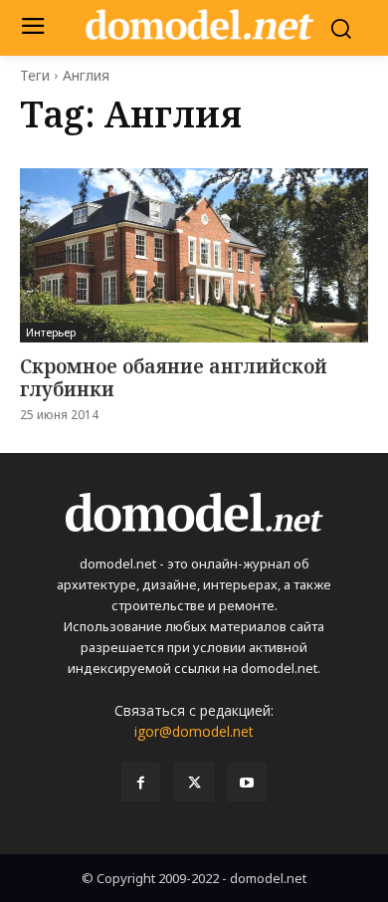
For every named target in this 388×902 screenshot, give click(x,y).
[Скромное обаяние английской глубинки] (194, 255)
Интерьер (51, 332)
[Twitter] (193, 782)
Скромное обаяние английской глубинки (173, 377)
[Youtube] (247, 782)
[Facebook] (140, 782)
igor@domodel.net (194, 731)
